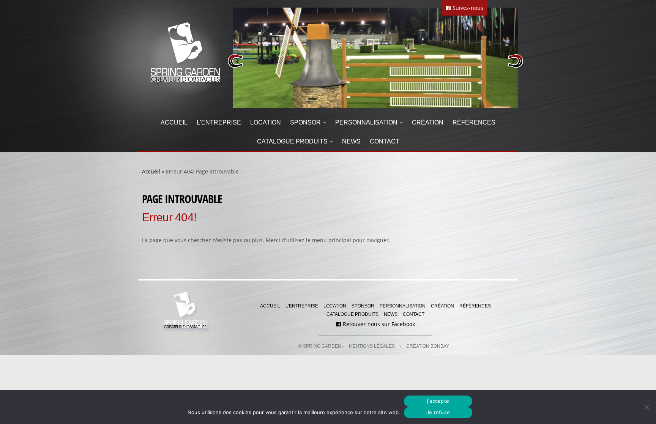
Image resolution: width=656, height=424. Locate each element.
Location (265, 122)
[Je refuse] (646, 407)
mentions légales (372, 346)
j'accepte (438, 401)
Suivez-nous (467, 7)
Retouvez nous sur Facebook (378, 324)
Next (515, 61)
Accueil (174, 122)
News (351, 141)
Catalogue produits (292, 141)
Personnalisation (366, 122)
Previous (235, 61)
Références (474, 122)
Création (427, 122)
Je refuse (438, 412)
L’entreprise (219, 122)
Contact (384, 141)
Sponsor (305, 122)
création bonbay (427, 346)
